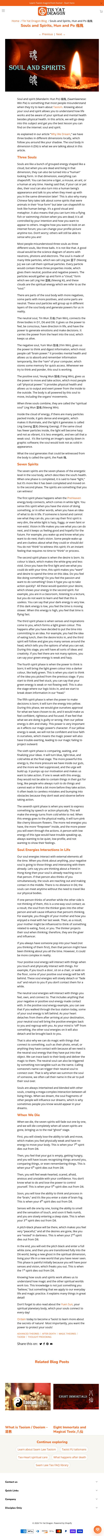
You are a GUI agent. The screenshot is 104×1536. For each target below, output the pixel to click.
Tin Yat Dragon (46, 1523)
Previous (46, 34)
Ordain (21, 1319)
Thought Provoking (39, 1336)
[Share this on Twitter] (40, 1344)
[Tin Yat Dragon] (52, 11)
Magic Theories (67, 1333)
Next (60, 34)
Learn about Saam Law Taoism (37, 1449)
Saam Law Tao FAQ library (52, 1465)
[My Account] (2, 10)
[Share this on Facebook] (44, 1344)
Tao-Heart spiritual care (33, 1457)
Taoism (57, 107)
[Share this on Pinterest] (47, 1344)
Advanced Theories (28, 1333)
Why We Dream (60, 134)
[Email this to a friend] (51, 1344)
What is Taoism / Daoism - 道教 (26, 1429)
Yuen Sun (67, 1304)
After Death (49, 1333)
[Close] (101, 3)
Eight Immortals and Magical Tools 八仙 (69, 1429)
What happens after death (69, 1457)
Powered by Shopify (63, 1523)
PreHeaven (74, 498)
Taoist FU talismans (74, 1449)
